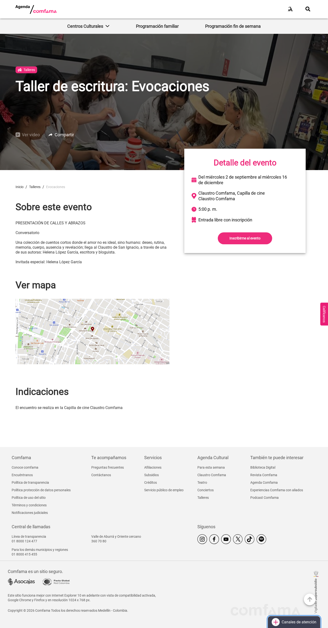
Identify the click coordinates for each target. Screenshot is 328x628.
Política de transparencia (30, 482)
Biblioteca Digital (262, 467)
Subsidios (151, 475)
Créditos (150, 482)
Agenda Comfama (264, 482)
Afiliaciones (152, 467)
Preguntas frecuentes (107, 467)
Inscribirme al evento (245, 238)
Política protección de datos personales (41, 490)
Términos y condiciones (29, 505)
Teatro (202, 482)
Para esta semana (211, 467)
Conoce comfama (25, 467)
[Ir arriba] (310, 599)
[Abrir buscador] (308, 9)
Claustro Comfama (211, 475)
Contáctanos (101, 475)
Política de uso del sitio (29, 498)
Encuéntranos (22, 475)
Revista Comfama (263, 475)
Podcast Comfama (264, 498)
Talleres (203, 498)
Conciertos (205, 490)
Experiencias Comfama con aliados (276, 490)
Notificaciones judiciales (30, 513)
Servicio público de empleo (164, 490)
